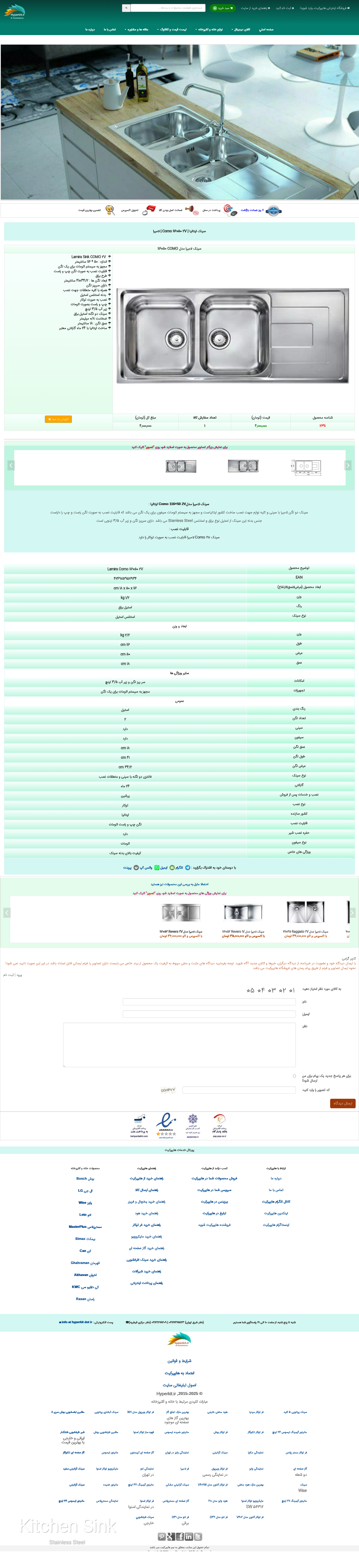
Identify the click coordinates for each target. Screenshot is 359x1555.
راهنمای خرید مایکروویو (146, 1236)
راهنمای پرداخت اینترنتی (147, 1283)
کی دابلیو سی (85, 1287)
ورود (19, 975)
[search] (126, 8)
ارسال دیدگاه (343, 1103)
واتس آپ (146, 867)
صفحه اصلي (266, 29)
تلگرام (180, 867)
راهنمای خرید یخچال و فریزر (146, 1201)
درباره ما (90, 29)
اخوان (85, 1275)
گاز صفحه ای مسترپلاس (176, 1501)
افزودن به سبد (60, 419)
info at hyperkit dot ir (76, 1322)
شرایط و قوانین (179, 1361)
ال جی (85, 1191)
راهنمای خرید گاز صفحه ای (146, 1248)
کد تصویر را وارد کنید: (315, 1090)
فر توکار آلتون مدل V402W (212, 1485)
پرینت (128, 867)
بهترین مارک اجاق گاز (176, 1417)
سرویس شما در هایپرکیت (214, 1190)
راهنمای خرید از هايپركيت (147, 1178)
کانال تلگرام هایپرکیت (276, 1201)
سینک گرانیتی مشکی (177, 1485)
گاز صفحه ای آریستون (142, 1453)
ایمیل (164, 867)
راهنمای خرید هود (146, 1213)
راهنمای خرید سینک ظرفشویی (147, 1260)
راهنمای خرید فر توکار (147, 1225)
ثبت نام (8, 975)
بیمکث (85, 1239)
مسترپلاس (85, 1227)
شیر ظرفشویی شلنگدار (72, 1437)
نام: (304, 1001)
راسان (85, 1299)
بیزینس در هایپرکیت (214, 1201)
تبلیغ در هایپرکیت (214, 1213)
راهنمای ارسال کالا (146, 1190)
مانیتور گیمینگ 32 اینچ (141, 1485)
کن (85, 1251)
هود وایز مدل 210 (217, 1501)
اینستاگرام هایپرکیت (276, 1225)
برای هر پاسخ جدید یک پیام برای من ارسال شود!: (326, 1078)
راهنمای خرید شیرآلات (146, 1271)
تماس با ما (110, 29)
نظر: (304, 1026)
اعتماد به (179, 1373)
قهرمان (85, 1263)
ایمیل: (306, 1014)
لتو (85, 1215)
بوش (85, 1179)
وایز (85, 1203)
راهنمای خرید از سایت (254, 8)
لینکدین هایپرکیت (276, 1213)
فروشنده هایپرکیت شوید (214, 1225)
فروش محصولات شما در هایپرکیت (214, 1178)
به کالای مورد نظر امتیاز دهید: (321, 989)
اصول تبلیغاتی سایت (179, 1385)
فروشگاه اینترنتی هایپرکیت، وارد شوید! (323, 8)
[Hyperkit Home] (14, 14)
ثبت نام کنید (284, 8)
